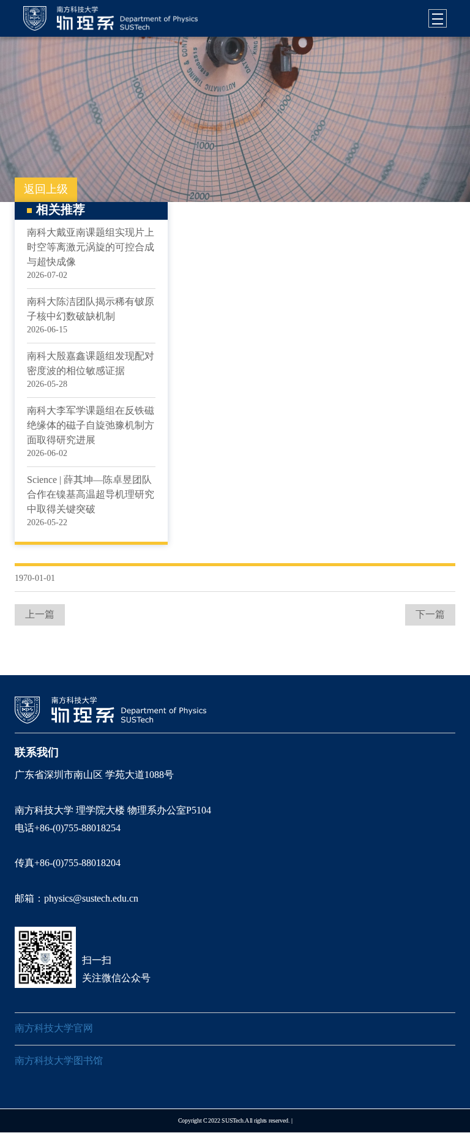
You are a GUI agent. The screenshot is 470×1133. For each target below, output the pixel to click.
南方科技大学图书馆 (59, 1061)
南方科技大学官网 (54, 1028)
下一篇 (430, 615)
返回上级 (46, 190)
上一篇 (39, 615)
